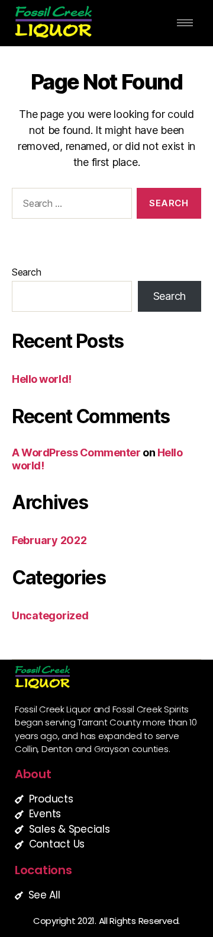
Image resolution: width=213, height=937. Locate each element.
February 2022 (49, 540)
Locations (43, 870)
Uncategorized (50, 615)
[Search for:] (69, 205)
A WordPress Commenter (76, 452)
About (33, 774)
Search (26, 272)
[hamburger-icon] (185, 22)
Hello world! (42, 379)
